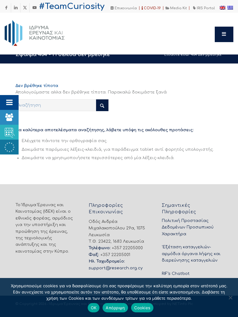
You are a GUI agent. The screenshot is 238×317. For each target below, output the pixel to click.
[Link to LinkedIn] (15, 7)
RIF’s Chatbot (176, 273)
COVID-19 (152, 8)
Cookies (142, 307)
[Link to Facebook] (6, 7)
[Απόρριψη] (230, 297)
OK (94, 307)
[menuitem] (123, 8)
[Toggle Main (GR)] (224, 34)
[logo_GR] (43, 31)
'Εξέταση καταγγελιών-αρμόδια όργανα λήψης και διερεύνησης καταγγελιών (191, 254)
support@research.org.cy (116, 268)
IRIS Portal (205, 8)
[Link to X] (24, 7)
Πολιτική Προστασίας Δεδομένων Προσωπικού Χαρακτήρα (188, 227)
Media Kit (178, 8)
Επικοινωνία (125, 8)
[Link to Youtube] (34, 7)
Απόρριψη (115, 307)
